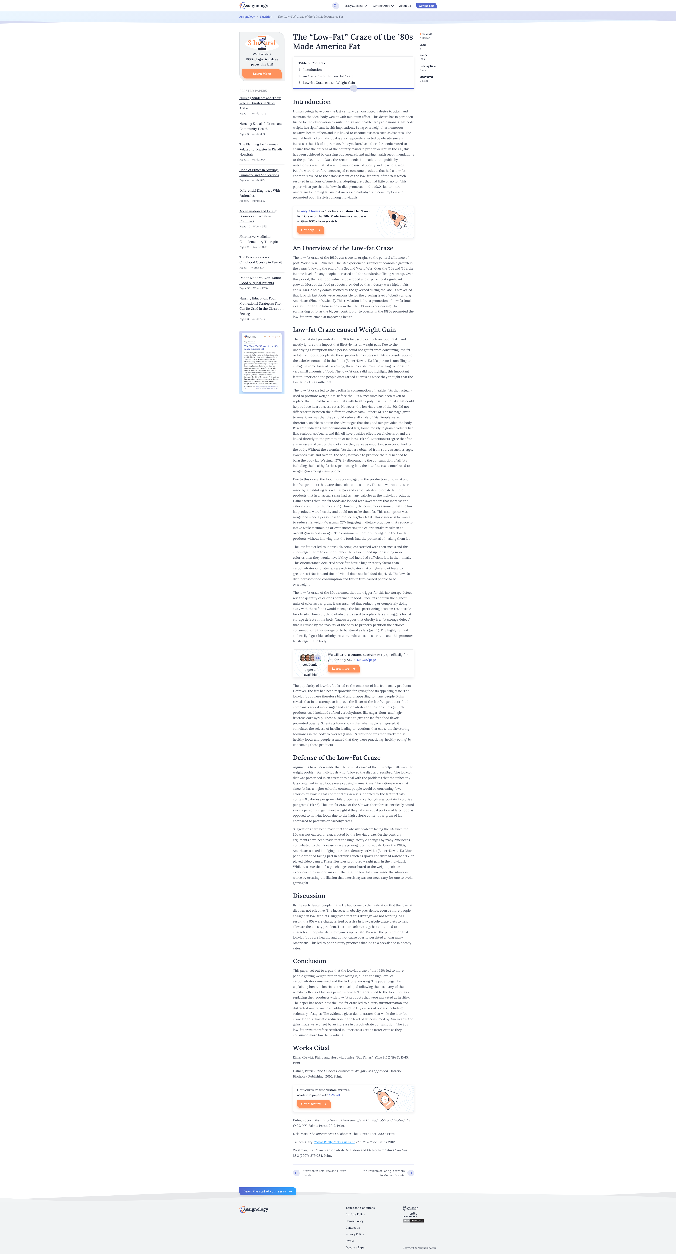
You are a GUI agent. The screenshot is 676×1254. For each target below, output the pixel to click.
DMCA (350, 1241)
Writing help (426, 5)
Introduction (312, 70)
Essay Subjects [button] (354, 5)
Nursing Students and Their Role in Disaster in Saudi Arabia (260, 103)
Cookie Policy (354, 1221)
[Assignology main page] (253, 5)
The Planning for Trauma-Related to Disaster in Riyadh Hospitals (260, 149)
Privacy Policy (355, 1234)
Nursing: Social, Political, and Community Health (261, 126)
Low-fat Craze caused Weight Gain (329, 83)
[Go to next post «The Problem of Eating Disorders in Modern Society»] (386, 1173)
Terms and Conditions (360, 1207)
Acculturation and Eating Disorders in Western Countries (257, 216)
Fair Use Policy (355, 1214)
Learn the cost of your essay (264, 1191)
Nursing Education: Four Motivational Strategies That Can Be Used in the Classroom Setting (261, 305)
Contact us (353, 1227)
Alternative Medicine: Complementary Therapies (259, 239)
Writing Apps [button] (381, 5)
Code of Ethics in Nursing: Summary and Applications (259, 172)
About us (405, 5)
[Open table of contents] (353, 88)
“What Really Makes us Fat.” (334, 1142)
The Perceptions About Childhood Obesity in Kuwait (260, 259)
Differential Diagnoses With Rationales (259, 193)
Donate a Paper (356, 1247)
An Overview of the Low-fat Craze (328, 76)
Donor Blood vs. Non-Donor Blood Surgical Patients (260, 280)
